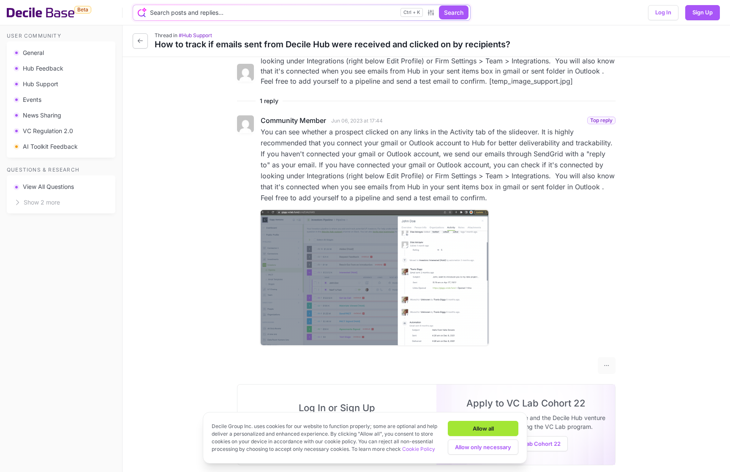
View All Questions (48, 186)
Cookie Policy (418, 449)
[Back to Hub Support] (140, 41)
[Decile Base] (40, 13)
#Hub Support (195, 35)
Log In (663, 12)
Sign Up (702, 12)
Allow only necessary (483, 447)
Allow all (483, 428)
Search (453, 12)
